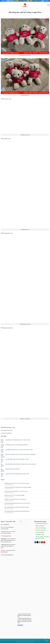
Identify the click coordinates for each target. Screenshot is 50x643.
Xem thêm (25, 10)
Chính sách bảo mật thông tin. (41, 523)
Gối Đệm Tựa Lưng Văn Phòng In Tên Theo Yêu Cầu (15, 499)
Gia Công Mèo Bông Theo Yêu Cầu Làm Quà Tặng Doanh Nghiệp (18, 487)
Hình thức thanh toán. (39, 525)
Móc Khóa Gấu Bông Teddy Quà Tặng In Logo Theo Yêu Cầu (17, 503)
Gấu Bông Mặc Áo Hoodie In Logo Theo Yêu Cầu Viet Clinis (17, 483)
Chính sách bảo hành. (39, 532)
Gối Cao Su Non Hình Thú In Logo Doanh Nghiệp (14, 495)
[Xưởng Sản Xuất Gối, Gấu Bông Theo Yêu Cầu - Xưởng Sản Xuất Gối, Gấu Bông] (25, 5)
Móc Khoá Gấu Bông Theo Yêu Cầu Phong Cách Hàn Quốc (17, 507)
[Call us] (40, 542)
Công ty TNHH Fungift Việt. (15, 640)
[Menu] (1, 5)
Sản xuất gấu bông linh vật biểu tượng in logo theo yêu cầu (17, 511)
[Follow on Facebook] (35, 542)
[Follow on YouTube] (44, 542)
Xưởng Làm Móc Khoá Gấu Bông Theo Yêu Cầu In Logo (16, 491)
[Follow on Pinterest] (42, 542)
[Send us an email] (38, 542)
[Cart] (48, 5)
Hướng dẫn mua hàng (39, 534)
